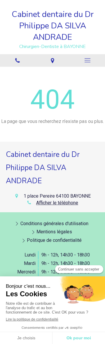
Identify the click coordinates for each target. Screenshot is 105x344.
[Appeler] (17, 60)
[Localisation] (52, 60)
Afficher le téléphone (57, 203)
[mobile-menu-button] (87, 60)
